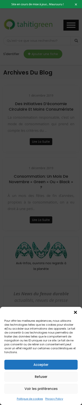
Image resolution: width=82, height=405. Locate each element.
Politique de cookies (30, 399)
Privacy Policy (54, 399)
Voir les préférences (41, 388)
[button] (75, 312)
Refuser (41, 376)
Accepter (41, 364)
